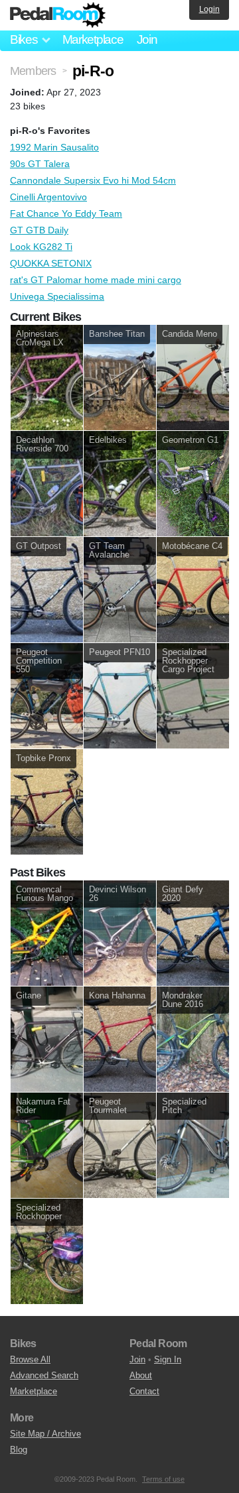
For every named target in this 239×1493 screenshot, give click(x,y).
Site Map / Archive (45, 1434)
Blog (18, 1450)
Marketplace (92, 39)
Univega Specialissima (57, 296)
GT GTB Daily (39, 230)
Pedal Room (58, 15)
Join (147, 39)
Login (209, 9)
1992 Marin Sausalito (54, 147)
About (140, 1375)
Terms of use (163, 1479)
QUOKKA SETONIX (51, 263)
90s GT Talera (40, 163)
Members (33, 71)
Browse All (30, 1359)
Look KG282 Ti (41, 246)
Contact (144, 1391)
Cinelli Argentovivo (48, 197)
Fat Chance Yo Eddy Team (66, 213)
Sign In (167, 1359)
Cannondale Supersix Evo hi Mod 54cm (93, 180)
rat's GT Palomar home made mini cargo (95, 279)
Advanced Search (44, 1375)
